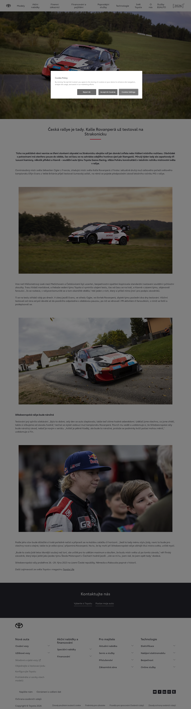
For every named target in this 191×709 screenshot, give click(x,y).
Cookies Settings (128, 92)
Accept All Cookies (108, 92)
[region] (96, 85)
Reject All (87, 92)
